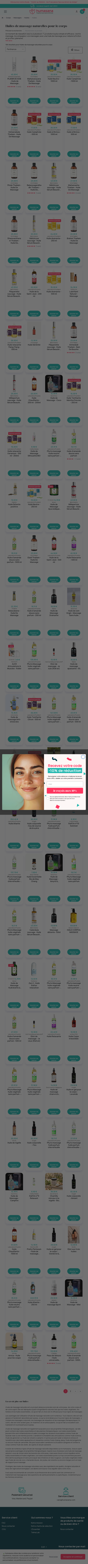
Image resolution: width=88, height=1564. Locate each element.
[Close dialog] (83, 757)
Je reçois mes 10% (65, 791)
